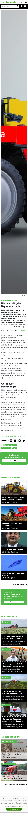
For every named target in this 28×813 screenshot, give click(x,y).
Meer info (21, 806)
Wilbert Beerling (20, 330)
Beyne (14, 448)
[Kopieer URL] (24, 440)
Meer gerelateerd (19, 584)
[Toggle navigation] (26, 2)
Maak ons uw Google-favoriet (14, 436)
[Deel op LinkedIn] (20, 440)
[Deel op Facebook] (15, 440)
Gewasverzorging (10, 445)
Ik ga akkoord (14, 809)
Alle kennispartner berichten (15, 784)
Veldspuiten (6, 448)
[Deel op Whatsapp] (11, 440)
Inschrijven (14, 602)
